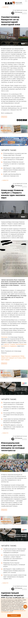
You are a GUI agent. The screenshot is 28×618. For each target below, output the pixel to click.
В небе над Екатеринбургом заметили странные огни (12, 175)
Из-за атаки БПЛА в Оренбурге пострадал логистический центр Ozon (13, 414)
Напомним (4, 337)
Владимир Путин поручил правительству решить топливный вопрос (14, 564)
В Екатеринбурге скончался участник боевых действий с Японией (15, 154)
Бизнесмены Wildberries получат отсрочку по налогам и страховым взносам (13, 164)
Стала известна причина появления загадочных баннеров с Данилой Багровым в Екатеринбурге (14, 420)
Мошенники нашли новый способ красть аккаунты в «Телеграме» (13, 158)
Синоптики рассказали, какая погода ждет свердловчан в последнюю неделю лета (14, 577)
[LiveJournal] (26, 120)
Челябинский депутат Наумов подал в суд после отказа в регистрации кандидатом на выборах (14, 550)
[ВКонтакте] (18, 120)
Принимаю (14, 615)
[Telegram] (22, 120)
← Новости (4, 7)
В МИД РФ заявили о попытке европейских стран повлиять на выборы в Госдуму (13, 427)
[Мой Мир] (24, 120)
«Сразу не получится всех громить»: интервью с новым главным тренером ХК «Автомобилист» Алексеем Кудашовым (14, 558)
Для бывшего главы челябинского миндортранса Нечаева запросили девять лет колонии (14, 170)
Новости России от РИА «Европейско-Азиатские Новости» (10, 3)
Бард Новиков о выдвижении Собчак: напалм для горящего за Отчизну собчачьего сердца (13, 358)
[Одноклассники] (20, 120)
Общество (4, 116)
